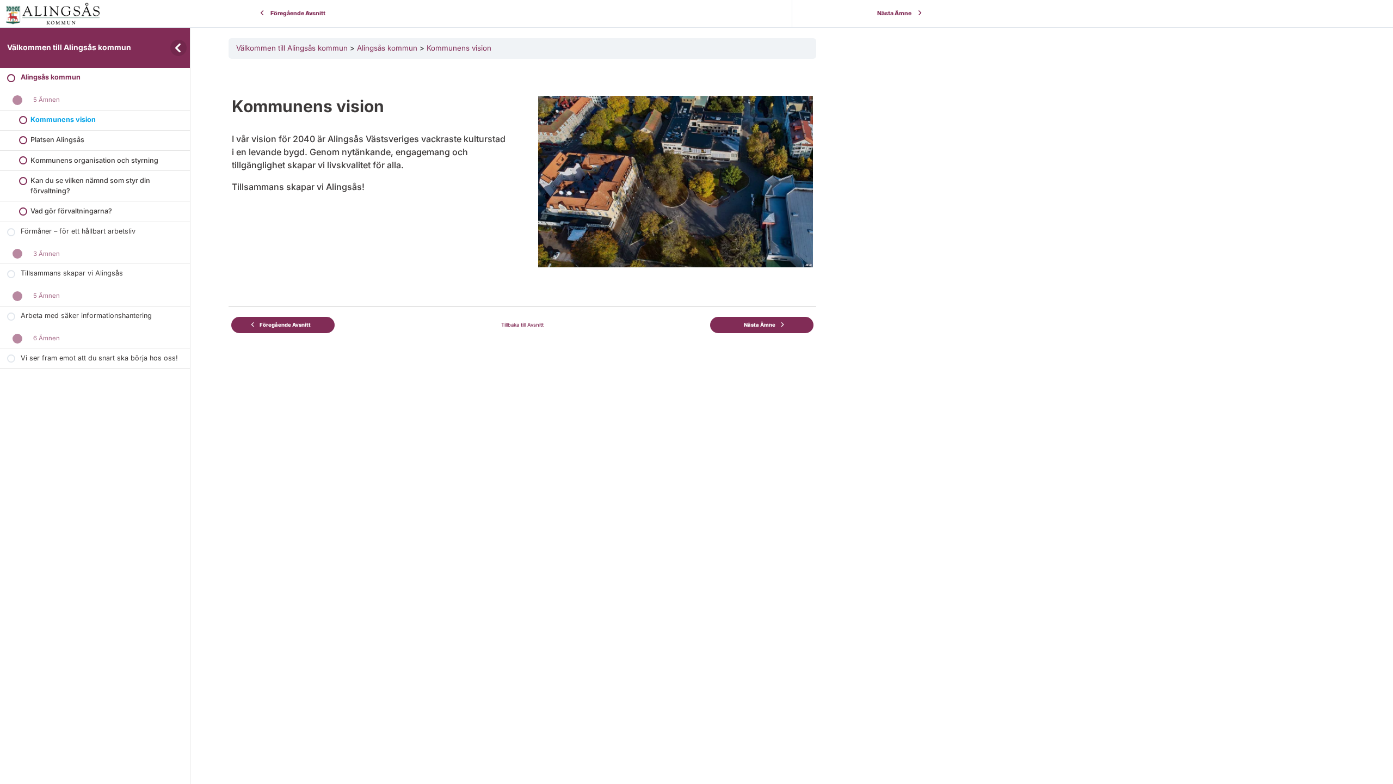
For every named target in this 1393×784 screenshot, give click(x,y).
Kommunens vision (459, 48)
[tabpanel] (522, 166)
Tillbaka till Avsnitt (522, 325)
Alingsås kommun (387, 48)
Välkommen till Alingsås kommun (69, 47)
